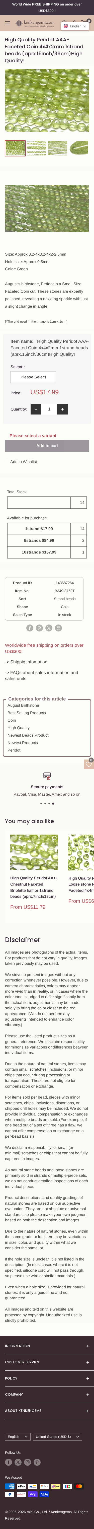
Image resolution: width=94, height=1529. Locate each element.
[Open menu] (7, 23)
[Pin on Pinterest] (39, 627)
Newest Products (23, 743)
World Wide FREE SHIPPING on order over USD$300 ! (47, 7)
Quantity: (19, 409)
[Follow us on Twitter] (18, 1462)
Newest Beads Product (28, 735)
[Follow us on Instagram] (27, 1462)
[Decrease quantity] (36, 409)
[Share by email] (58, 627)
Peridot (14, 750)
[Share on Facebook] (29, 627)
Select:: (32, 367)
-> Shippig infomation (26, 661)
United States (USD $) (53, 1437)
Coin (12, 720)
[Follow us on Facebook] (8, 1462)
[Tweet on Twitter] (48, 627)
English (13, 1437)
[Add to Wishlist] (54, 838)
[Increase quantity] (62, 409)
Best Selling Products (27, 713)
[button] (75, 26)
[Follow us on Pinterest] (37, 1462)
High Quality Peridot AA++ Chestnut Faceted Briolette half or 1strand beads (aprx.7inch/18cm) (34, 887)
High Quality (19, 728)
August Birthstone (23, 705)
